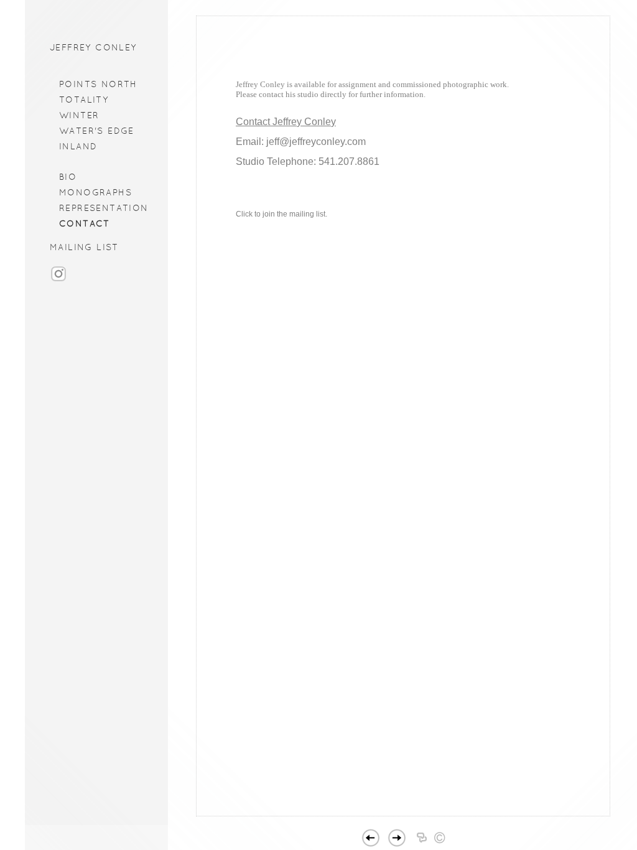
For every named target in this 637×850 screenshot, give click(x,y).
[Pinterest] (426, 814)
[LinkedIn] (404, 814)
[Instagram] (58, 279)
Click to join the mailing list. (281, 214)
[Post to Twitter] (447, 814)
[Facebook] (391, 814)
